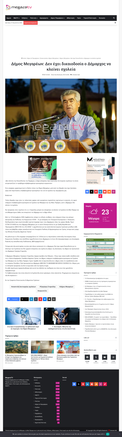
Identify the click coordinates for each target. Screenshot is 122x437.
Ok (108, 434)
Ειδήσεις (25, 18)
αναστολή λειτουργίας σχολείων (24, 287)
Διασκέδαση (38, 416)
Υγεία (79, 18)
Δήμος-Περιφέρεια (57, 18)
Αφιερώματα (44, 18)
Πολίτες (37, 401)
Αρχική (9, 18)
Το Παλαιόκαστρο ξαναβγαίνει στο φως (96, 278)
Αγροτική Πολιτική (40, 422)
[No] (120, 434)
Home (24, 58)
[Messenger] (45, 299)
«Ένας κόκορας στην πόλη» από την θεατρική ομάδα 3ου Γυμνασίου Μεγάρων (68, 357)
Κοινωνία (102, 18)
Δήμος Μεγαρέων (66, 287)
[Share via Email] (49, 299)
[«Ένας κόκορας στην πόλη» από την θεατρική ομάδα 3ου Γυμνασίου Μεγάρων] (68, 347)
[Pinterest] (40, 299)
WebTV (16, 18)
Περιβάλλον (38, 413)
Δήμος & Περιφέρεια (33, 58)
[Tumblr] (36, 299)
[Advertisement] (61, 41)
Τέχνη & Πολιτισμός (89, 18)
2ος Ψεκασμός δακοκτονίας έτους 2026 (97, 309)
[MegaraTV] (19, 7)
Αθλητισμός (71, 18)
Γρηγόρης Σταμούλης (48, 287)
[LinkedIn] (31, 299)
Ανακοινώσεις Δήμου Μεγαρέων (49, 58)
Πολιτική (33, 18)
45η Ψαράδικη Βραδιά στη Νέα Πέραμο (96, 291)
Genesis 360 (113, 430)
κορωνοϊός (43, 291)
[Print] (54, 299)
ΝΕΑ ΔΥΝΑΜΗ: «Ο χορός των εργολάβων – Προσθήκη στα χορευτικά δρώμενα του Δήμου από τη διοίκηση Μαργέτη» (101, 319)
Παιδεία (37, 407)
